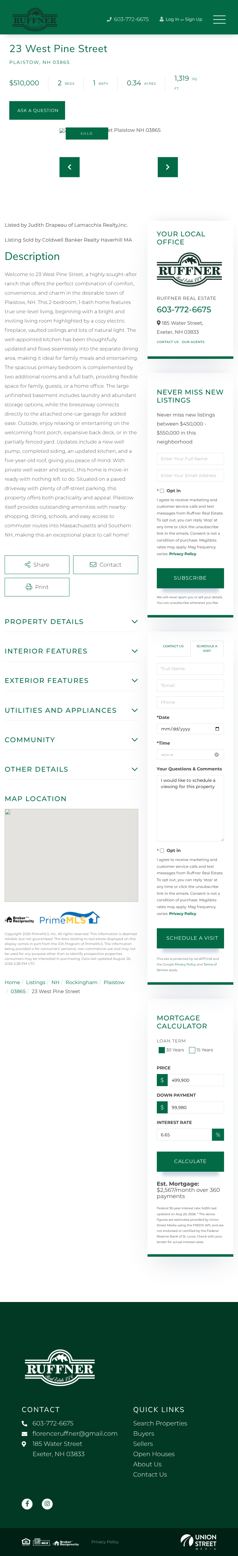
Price (164, 1068)
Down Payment (176, 1095)
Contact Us (168, 342)
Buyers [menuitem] (143, 1434)
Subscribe (190, 578)
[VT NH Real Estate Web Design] (198, 1542)
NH (55, 983)
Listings (35, 983)
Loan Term (171, 1041)
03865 (18, 992)
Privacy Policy (182, 554)
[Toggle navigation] (219, 20)
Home (12, 983)
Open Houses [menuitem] (154, 1454)
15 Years (204, 1050)
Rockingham (81, 983)
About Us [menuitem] (147, 1464)
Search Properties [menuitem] (160, 1423)
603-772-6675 (130, 19)
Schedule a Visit (206, 648)
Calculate (190, 1161)
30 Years (175, 1050)
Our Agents (193, 342)
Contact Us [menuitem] (150, 1474)
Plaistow (114, 983)
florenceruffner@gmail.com (75, 1434)
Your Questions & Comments (189, 769)
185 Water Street (59, 1449)
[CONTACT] (37, 110)
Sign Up (193, 19)
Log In (172, 19)
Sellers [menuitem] (143, 1444)
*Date (163, 717)
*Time (163, 743)
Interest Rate (174, 1122)
